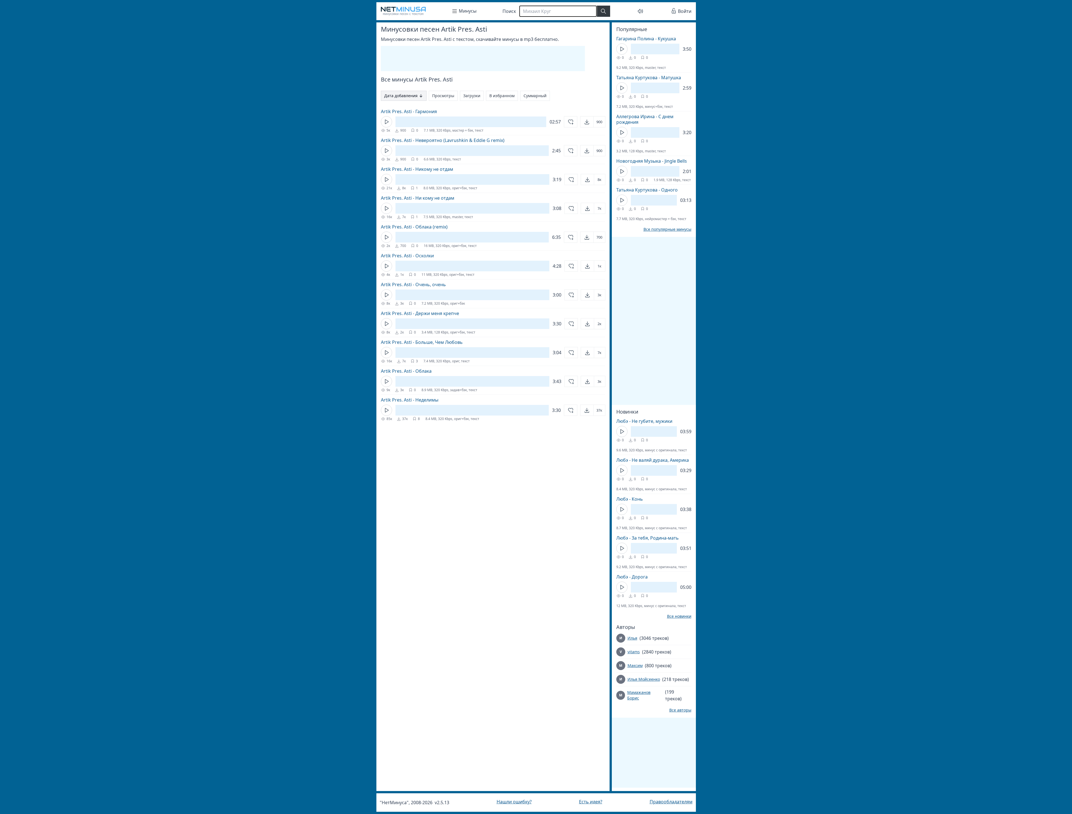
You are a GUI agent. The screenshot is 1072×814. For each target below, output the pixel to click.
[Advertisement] (483, 58)
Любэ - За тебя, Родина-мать (647, 538)
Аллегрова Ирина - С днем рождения (644, 119)
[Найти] (603, 11)
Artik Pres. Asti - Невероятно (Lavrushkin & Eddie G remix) (442, 140)
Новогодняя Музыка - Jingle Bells (651, 161)
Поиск (509, 11)
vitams (634, 651)
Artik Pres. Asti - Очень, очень (413, 284)
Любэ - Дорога (632, 577)
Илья (632, 638)
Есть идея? (590, 801)
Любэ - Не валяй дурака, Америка (652, 460)
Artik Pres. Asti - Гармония (409, 111)
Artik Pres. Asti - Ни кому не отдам (417, 198)
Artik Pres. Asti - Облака (406, 371)
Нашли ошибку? (514, 801)
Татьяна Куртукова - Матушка (648, 77)
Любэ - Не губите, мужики (644, 421)
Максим (635, 665)
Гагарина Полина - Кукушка (646, 38)
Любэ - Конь (629, 499)
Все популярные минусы (667, 229)
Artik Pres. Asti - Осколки (407, 255)
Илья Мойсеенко (644, 679)
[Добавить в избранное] (570, 121)
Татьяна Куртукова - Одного (647, 190)
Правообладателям (671, 801)
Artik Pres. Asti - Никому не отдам (417, 169)
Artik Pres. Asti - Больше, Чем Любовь (422, 342)
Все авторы (680, 710)
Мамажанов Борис (638, 695)
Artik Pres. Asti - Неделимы (409, 400)
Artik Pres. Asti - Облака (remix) (414, 227)
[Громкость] (640, 11)
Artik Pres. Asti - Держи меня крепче (420, 313)
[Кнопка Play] (386, 121)
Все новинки (679, 616)
